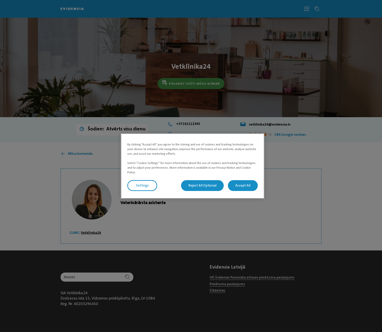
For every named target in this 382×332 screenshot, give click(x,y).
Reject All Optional (202, 185)
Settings (142, 185)
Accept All (242, 185)
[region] (192, 166)
